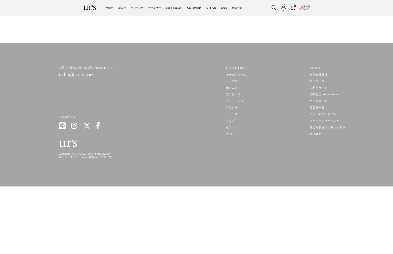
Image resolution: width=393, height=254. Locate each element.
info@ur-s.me (76, 74)
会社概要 (316, 134)
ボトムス (232, 87)
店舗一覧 (237, 7)
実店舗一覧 (317, 107)
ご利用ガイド (319, 87)
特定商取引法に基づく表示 (327, 127)
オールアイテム (236, 74)
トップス (232, 81)
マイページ (317, 81)
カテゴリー (154, 7)
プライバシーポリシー (325, 120)
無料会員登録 (319, 74)
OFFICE (211, 7)
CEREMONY (194, 7)
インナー (232, 127)
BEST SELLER (174, 7)
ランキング (137, 7)
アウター (232, 107)
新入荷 (122, 7)
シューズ (232, 114)
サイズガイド (319, 101)
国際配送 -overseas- (324, 94)
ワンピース (233, 94)
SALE (224, 7)
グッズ (230, 120)
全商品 (109, 7)
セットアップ (235, 101)
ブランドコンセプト (323, 114)
